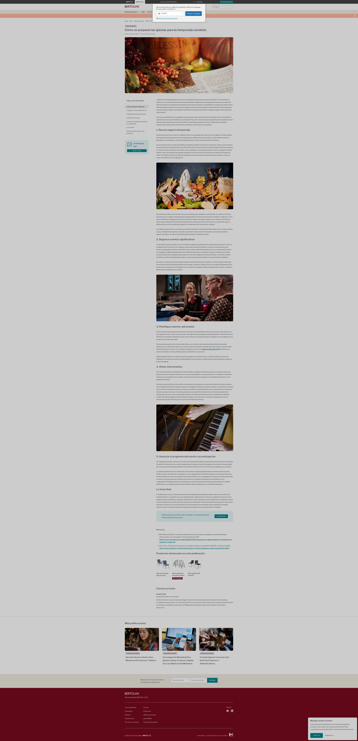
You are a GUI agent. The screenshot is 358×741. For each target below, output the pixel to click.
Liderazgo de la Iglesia (133, 653)
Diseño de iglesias (139, 21)
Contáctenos (221, 516)
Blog (131, 21)
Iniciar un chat (137, 150)
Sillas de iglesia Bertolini (210, 349)
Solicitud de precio (227, 2)
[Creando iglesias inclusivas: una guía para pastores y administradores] (216, 639)
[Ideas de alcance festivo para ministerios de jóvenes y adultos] (142, 639)
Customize (329, 735)
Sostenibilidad (147, 718)
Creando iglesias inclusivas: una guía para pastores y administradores (214, 660)
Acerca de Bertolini (130, 707)
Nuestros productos (131, 12)
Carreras (146, 707)
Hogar (126, 21)
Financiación (147, 711)
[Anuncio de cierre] (355, 16)
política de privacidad (149, 715)
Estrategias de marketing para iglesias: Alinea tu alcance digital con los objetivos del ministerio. (178, 660)
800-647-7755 (142, 697)
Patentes (127, 715)
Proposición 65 (129, 718)
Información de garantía (150, 722)
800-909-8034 (172, 2)
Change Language (193, 13)
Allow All (316, 735)
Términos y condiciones (132, 722)
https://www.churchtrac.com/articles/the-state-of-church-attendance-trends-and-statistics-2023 (194, 548)
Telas (143, 12)
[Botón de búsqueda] (213, 7)
